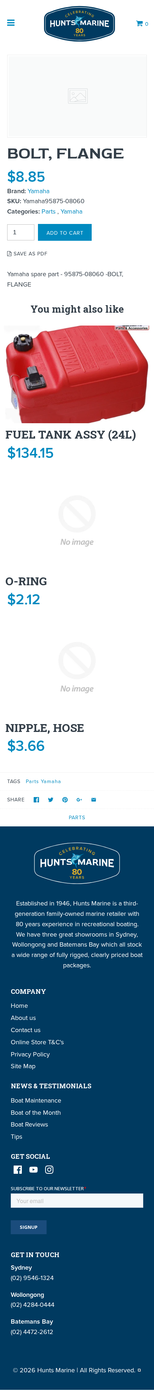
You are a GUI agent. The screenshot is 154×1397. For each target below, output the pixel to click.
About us (23, 1017)
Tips (16, 1136)
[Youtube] (33, 1170)
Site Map (23, 1065)
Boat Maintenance (36, 1100)
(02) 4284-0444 (32, 1304)
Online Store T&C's (37, 1041)
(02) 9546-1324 (32, 1277)
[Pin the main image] (65, 799)
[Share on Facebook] (36, 799)
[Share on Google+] (79, 799)
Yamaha (38, 190)
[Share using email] (93, 799)
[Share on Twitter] (50, 799)
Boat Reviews (29, 1124)
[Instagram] (49, 1170)
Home (19, 1005)
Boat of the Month (36, 1112)
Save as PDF (30, 253)
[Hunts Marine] (78, 24)
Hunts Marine (56, 1370)
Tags (13, 781)
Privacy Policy (30, 1054)
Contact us (25, 1029)
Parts (49, 211)
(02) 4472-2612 (32, 1331)
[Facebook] (18, 1170)
